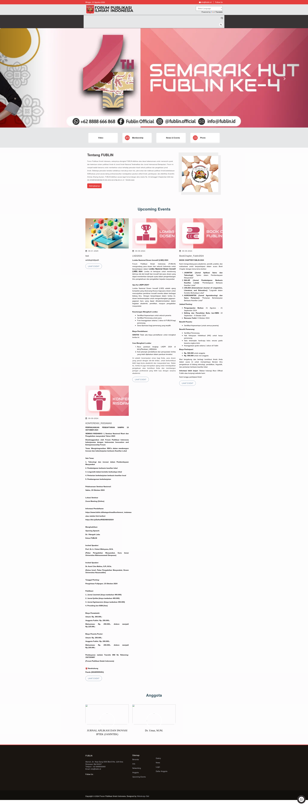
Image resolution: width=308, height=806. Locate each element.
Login (158, 767)
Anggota (135, 772)
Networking (136, 768)
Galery (158, 758)
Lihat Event (93, 266)
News (158, 762)
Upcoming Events (139, 777)
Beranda (135, 759)
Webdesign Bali (143, 796)
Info (133, 764)
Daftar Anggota (161, 771)
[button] (23, 78)
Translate (219, 12)
